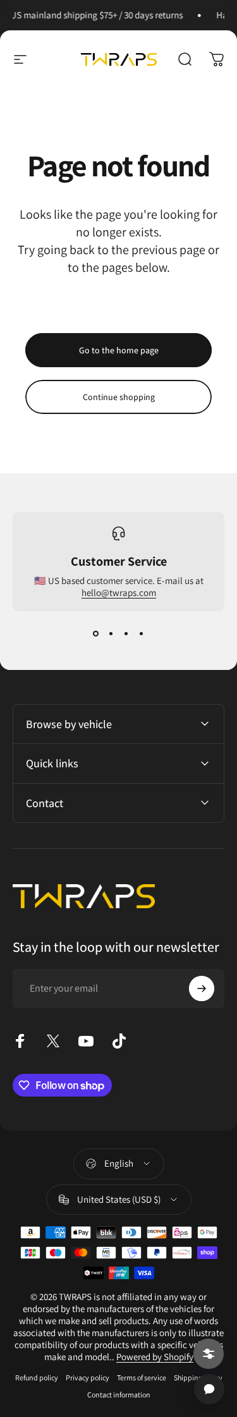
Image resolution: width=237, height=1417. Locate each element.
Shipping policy (198, 1377)
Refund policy (36, 1377)
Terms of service (141, 1377)
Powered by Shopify (154, 1357)
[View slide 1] (96, 634)
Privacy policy (87, 1377)
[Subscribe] (201, 988)
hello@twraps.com (119, 593)
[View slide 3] (126, 634)
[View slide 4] (141, 634)
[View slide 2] (111, 634)
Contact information (118, 1394)
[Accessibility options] (208, 1354)
